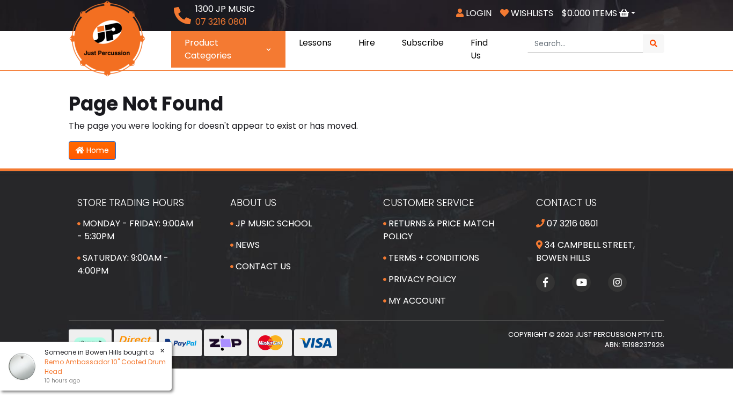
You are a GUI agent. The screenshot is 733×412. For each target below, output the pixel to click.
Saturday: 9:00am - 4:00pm (122, 264)
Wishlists (531, 13)
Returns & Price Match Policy (438, 229)
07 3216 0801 (571, 223)
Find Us (479, 49)
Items (590, 13)
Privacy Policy (421, 279)
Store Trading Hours (130, 202)
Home (96, 150)
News (246, 245)
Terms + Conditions (432, 258)
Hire (366, 42)
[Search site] (653, 43)
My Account (416, 301)
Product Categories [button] (208, 49)
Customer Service (428, 202)
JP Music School (272, 223)
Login (478, 13)
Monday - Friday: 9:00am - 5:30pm (135, 229)
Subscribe (423, 42)
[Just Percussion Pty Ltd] (107, 38)
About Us (253, 202)
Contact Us (262, 266)
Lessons (315, 42)
